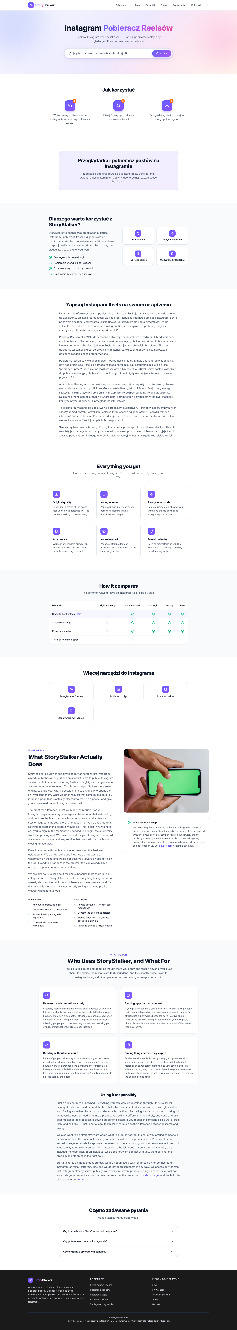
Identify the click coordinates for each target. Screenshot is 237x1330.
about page (152, 1175)
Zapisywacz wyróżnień (102, 1304)
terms (80, 1179)
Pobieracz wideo (99, 1299)
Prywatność (179, 5)
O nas (164, 5)
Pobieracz (121, 5)
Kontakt (156, 1304)
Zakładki (150, 5)
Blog (137, 5)
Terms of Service (161, 1294)
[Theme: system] (206, 5)
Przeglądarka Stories (101, 1285)
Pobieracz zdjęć (98, 1294)
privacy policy (166, 845)
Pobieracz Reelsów (100, 1289)
